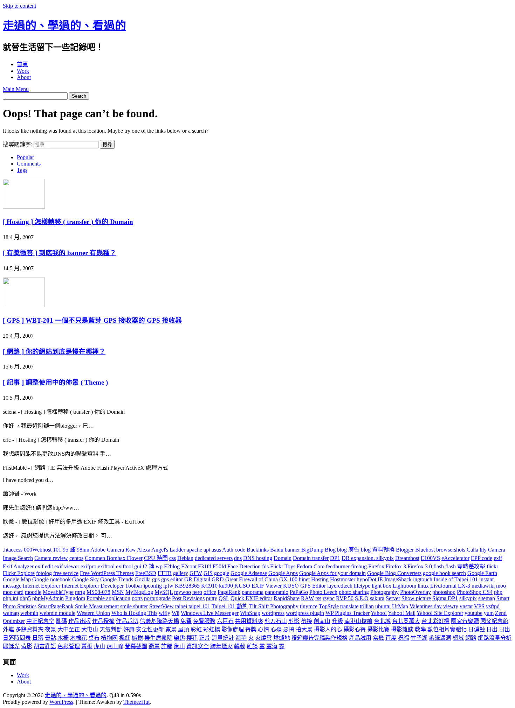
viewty (450, 606)
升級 (337, 621)
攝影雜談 (402, 629)
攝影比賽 (378, 629)
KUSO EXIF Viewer (258, 586)
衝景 (154, 646)
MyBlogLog (139, 592)
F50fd (219, 566)
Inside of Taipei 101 (456, 579)
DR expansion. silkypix (368, 558)
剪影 (294, 621)
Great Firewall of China (251, 579)
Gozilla (143, 579)
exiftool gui (128, 566)
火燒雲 (263, 638)
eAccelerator (455, 558)
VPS (479, 606)
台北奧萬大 (406, 621)
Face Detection (244, 566)
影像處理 (232, 629)
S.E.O (362, 598)
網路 (470, 638)
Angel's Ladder (168, 550)
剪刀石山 (276, 621)
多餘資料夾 (29, 629)
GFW (196, 573)
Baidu (276, 550)
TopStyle (329, 606)
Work (23, 71)
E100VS (430, 558)
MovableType (58, 592)
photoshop (443, 592)
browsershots (450, 550)
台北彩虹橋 (435, 621)
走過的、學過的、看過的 (64, 25)
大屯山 (89, 629)
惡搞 (288, 629)
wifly (164, 613)
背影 (26, 646)
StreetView (161, 606)
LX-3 (464, 586)
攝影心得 (354, 629)
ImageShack (398, 579)
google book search (444, 573)
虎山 (99, 646)
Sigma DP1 (445, 598)
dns (238, 558)
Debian (185, 558)
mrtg (80, 592)
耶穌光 (11, 646)
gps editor (172, 579)
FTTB (165, 573)
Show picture (416, 598)
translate (349, 606)
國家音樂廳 (465, 621)
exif (498, 558)
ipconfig (153, 586)
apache (194, 550)
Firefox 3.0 (419, 566)
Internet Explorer (41, 586)
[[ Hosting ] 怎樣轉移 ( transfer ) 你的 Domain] (24, 207)
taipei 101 (199, 606)
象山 (179, 646)
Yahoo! (379, 613)
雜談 (252, 646)
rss (318, 598)
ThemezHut (136, 702)
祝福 (403, 638)
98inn (83, 550)
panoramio (276, 592)
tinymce (308, 606)
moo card (13, 592)
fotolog (44, 573)
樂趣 (179, 638)
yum (489, 613)
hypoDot (366, 579)
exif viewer (66, 566)
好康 (129, 629)
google (221, 573)
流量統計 (223, 638)
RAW (307, 598)
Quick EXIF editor (251, 598)
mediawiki (483, 586)
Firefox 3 (396, 566)
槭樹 (137, 638)
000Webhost (38, 550)
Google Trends (116, 579)
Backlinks (258, 550)
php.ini (10, 598)
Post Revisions (188, 598)
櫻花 (192, 638)
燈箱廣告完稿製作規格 (319, 638)
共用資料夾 (249, 621)
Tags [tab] (22, 170)
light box (381, 586)
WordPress (61, 702)
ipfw (168, 586)
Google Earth (482, 573)
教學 (420, 629)
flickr (492, 566)
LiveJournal (443, 586)
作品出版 (79, 621)
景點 (50, 638)
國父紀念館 (494, 621)
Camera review (51, 558)
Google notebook (51, 579)
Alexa (143, 550)
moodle (33, 592)
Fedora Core (310, 566)
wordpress (273, 613)
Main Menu (16, 89)
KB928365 (187, 586)
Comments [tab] (29, 164)
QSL (224, 598)
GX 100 (288, 579)
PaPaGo (299, 592)
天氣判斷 (110, 629)
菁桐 (86, 646)
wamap (11, 613)
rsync (329, 598)
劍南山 (322, 621)
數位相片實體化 (447, 629)
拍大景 (304, 629)
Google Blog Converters (394, 573)
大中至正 (68, 629)
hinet (304, 579)
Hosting (320, 579)
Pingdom (75, 598)
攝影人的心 (328, 629)
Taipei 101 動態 (230, 606)
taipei (181, 606)
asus (216, 550)
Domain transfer (311, 558)
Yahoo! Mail (402, 613)
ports (137, 598)
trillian (367, 606)
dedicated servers (214, 558)
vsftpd (493, 606)
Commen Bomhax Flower (114, 558)
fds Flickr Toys (278, 566)
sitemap (486, 598)
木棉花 (78, 638)
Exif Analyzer (18, 566)
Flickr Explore (19, 573)
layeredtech (339, 586)
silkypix (468, 598)
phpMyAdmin (48, 598)
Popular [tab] (25, 157)
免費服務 (204, 621)
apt (207, 550)
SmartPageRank (56, 606)
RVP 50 (344, 598)
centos (76, 558)
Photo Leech (323, 592)
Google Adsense (249, 573)
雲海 (271, 646)
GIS (208, 573)
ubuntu (383, 606)
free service (65, 573)
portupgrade (157, 598)
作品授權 (103, 621)
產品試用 (360, 638)
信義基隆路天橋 (159, 621)
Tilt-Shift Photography (273, 606)
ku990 (226, 586)
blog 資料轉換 (377, 550)
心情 (263, 629)
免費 (186, 621)
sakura (377, 598)
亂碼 (61, 621)
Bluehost (425, 550)
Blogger (405, 550)
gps (156, 579)
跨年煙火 (221, 646)
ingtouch (422, 579)
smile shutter (134, 606)
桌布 (93, 638)
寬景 (171, 629)
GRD (218, 579)
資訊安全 (197, 646)
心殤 (276, 629)
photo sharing (354, 592)
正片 (204, 638)
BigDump (312, 550)
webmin (29, 613)
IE (380, 579)
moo (501, 586)
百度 (391, 638)
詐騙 (166, 646)
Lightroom (404, 586)
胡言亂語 (45, 646)
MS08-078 (98, 592)
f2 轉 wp (153, 566)
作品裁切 (127, 621)
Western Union (93, 613)
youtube (473, 613)
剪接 (306, 621)
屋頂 (183, 629)
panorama (252, 592)
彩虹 (196, 629)
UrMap (400, 606)
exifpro (88, 566)
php (498, 592)
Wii (175, 613)
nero (197, 592)
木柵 (63, 638)
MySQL (163, 592)
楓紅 (124, 638)
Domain (282, 558)
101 (57, 550)
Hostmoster (342, 579)
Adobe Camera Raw (113, 550)
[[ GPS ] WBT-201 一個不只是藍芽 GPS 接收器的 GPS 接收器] (24, 305)
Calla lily (477, 550)
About (24, 77)
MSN (118, 592)
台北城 (382, 621)
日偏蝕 (476, 629)
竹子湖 (419, 638)
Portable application (108, 598)
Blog (330, 550)
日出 (491, 629)
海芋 (241, 638)
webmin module (57, 613)
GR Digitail (197, 579)
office (210, 592)
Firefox (376, 566)
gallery (180, 573)
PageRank (229, 592)
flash (438, 566)
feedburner (338, 566)
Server (393, 598)
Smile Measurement (97, 606)
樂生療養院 (158, 638)
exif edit (44, 566)
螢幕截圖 (136, 646)
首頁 (22, 64)
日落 (37, 638)
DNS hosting (257, 558)
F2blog (172, 566)
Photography (384, 592)
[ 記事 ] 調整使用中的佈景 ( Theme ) (55, 382)
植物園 (109, 638)
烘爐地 (281, 638)
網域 (458, 638)
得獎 (250, 629)
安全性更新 (150, 629)
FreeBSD (145, 573)
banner (292, 550)
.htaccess (12, 550)
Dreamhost (407, 558)
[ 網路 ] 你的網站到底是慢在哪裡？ (54, 351)
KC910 (209, 586)
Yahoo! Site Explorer (440, 613)
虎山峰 (115, 646)
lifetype (362, 586)
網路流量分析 (494, 638)
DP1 (335, 558)
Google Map (17, 579)
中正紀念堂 (40, 621)
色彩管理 (68, 646)
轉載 (239, 646)
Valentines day (426, 606)
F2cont (189, 566)
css (172, 558)
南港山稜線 (358, 621)
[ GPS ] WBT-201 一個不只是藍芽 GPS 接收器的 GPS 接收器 (92, 320)
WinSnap (250, 613)
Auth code (233, 550)
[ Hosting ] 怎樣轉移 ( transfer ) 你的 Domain (68, 221)
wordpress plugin (305, 613)
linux (423, 586)
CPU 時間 (156, 558)
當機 (378, 638)
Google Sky (85, 579)
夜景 (50, 629)
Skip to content (19, 6)
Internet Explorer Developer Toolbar (102, 586)
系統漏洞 (440, 638)
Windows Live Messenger (210, 613)
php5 (25, 598)
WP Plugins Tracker (347, 613)
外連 (8, 629)
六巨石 (225, 621)
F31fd (204, 566)
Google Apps (283, 573)
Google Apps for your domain (332, 573)
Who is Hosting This (134, 613)
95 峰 (69, 550)
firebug (359, 566)
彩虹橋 (211, 629)
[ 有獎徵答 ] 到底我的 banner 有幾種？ (59, 253)
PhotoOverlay (415, 592)
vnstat (466, 606)
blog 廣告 (348, 550)
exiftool (106, 566)
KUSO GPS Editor (304, 586)
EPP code (481, 558)
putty (211, 598)
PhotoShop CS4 (475, 592)
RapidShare (287, 598)
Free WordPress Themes (107, 573)
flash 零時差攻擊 (465, 566)
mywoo (182, 592)
